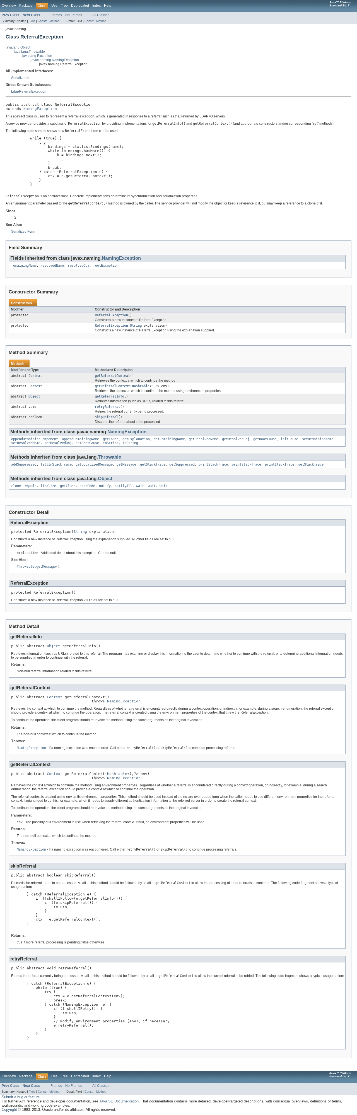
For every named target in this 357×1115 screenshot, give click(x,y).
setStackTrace (311, 464)
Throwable (109, 457)
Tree (64, 6)
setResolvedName (25, 443)
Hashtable (140, 386)
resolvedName (52, 266)
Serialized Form (23, 231)
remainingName (24, 266)
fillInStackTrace (56, 464)
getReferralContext (112, 376)
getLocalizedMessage (94, 464)
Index (96, 6)
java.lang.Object (18, 47)
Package (26, 6)
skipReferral (106, 417)
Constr (42, 21)
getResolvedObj (235, 439)
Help (107, 6)
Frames (56, 15)
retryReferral (107, 407)
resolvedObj (78, 266)
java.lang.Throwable (29, 52)
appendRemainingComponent (34, 439)
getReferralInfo (109, 396)
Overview (9, 6)
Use (54, 6)
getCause (111, 439)
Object (34, 396)
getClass (68, 486)
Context (35, 376)
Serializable (20, 78)
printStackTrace (213, 464)
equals (31, 486)
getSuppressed (182, 464)
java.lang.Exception (37, 56)
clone (16, 486)
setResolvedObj (58, 443)
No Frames (73, 15)
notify (105, 486)
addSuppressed (24, 464)
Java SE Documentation (119, 1101)
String (136, 325)
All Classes (100, 15)
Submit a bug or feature (21, 1097)
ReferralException (111, 315)
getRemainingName (169, 439)
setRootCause (87, 443)
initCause (289, 439)
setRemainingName (317, 439)
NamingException (40, 109)
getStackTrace (152, 464)
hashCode (87, 486)
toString (111, 443)
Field (32, 21)
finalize (48, 486)
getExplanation (136, 439)
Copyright (9, 1109)
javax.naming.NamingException (55, 60)
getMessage (126, 464)
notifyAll (123, 486)
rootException (106, 266)
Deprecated (80, 6)
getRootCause (265, 439)
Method (54, 21)
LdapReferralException (28, 91)
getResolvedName (203, 439)
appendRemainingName (80, 439)
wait (140, 486)
